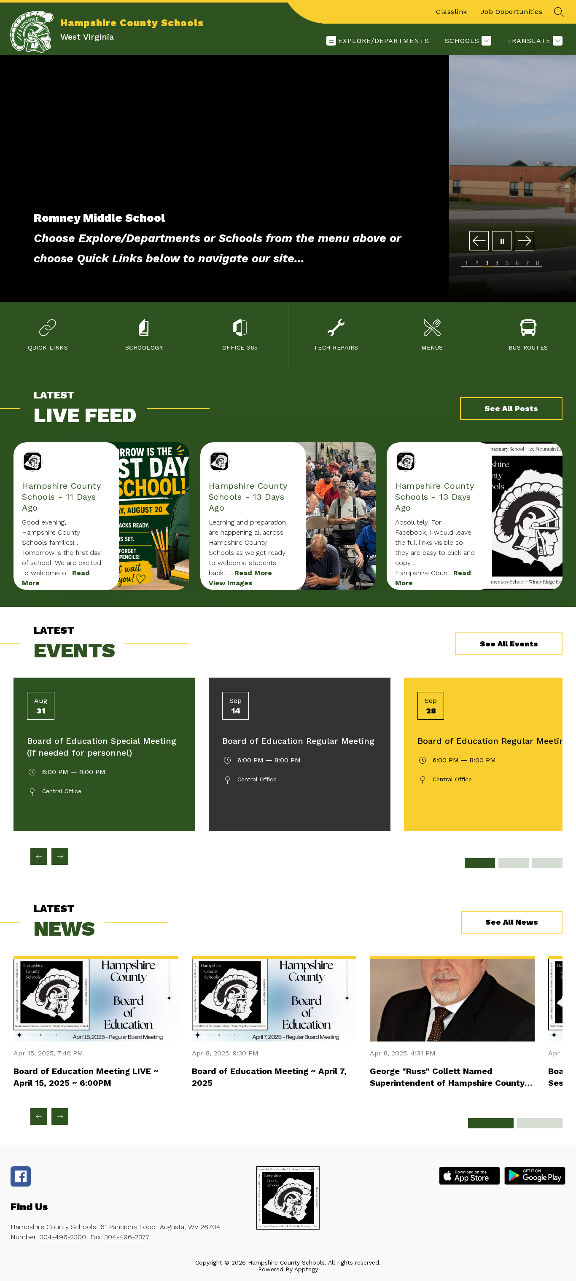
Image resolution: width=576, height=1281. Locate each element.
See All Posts (511, 408)
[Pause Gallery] (501, 241)
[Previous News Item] (38, 1116)
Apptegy (306, 1269)
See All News (511, 922)
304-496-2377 (127, 1237)
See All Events (509, 643)
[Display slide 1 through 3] (491, 1123)
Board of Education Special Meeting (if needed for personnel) (101, 747)
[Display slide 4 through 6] (540, 1123)
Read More (253, 573)
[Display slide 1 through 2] (480, 863)
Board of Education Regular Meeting (298, 741)
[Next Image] (524, 241)
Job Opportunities (512, 12)
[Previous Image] (479, 241)
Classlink (451, 12)
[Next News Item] (59, 1116)
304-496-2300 (63, 1237)
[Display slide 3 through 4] (513, 863)
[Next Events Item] (59, 856)
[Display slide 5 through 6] (547, 863)
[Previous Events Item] (38, 856)
